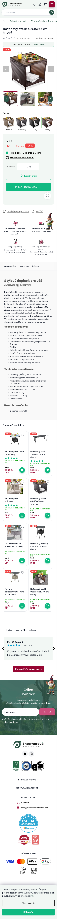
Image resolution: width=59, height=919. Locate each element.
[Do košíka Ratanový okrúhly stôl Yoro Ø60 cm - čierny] (47, 560)
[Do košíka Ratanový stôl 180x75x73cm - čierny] (47, 470)
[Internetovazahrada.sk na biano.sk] (35, 841)
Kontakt (25, 802)
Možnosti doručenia (22, 157)
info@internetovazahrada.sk (34, 807)
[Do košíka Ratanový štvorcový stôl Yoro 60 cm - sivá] (22, 606)
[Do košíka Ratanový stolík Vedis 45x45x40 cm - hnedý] (47, 606)
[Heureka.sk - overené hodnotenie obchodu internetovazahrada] (28, 823)
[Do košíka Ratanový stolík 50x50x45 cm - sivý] (22, 560)
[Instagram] (31, 754)
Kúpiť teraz (30, 175)
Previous (3, 649)
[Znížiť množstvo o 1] (20, 166)
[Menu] (52, 4)
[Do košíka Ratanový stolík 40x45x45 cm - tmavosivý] (47, 515)
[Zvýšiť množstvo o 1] (36, 166)
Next (54, 649)
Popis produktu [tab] (9, 266)
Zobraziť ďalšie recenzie (28, 669)
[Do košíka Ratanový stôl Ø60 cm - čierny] (22, 470)
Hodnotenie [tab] (24, 266)
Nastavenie (28, 903)
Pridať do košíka (26, 186)
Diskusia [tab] (35, 266)
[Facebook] (25, 754)
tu (33, 895)
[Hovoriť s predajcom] (16, 211)
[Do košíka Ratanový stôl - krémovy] (22, 515)
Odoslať (47, 712)
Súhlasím (28, 912)
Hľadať (51, 12)
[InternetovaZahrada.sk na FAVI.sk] (24, 841)
